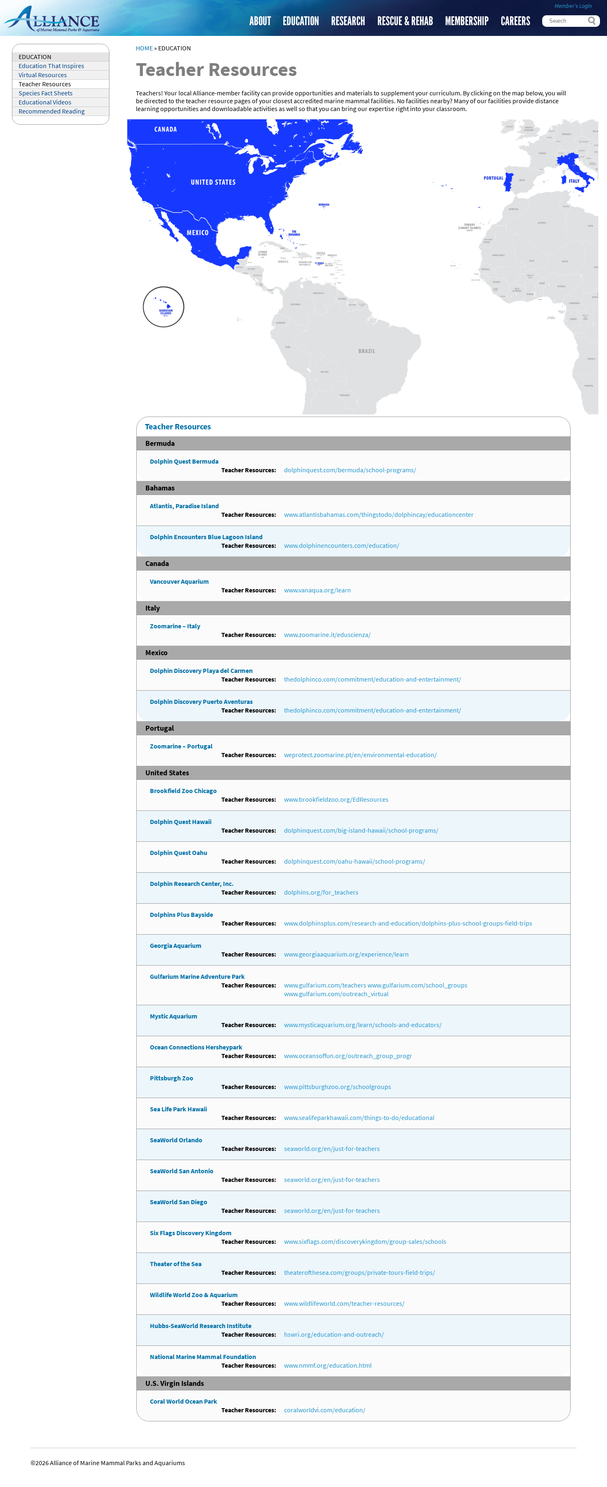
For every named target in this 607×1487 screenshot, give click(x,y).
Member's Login (573, 6)
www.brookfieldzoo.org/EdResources (336, 799)
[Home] (51, 31)
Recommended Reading (52, 111)
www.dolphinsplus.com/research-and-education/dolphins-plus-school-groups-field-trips (408, 923)
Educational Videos (45, 102)
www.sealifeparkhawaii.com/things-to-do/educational (359, 1117)
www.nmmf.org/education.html (328, 1365)
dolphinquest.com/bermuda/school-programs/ (350, 470)
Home (144, 48)
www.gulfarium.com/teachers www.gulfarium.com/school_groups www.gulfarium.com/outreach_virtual (375, 989)
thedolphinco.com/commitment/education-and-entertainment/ (372, 679)
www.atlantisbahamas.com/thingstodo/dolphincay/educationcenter (379, 514)
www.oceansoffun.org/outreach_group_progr (348, 1055)
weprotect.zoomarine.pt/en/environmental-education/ (360, 755)
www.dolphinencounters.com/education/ (341, 545)
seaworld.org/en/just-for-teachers (332, 1148)
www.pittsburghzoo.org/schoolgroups (337, 1086)
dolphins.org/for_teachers (321, 892)
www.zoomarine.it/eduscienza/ (327, 634)
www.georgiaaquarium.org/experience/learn (346, 954)
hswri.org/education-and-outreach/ (334, 1334)
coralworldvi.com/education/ (324, 1410)
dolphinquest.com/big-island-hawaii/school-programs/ (361, 830)
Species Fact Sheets (46, 93)
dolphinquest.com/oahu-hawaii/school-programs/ (354, 861)
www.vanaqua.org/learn (317, 590)
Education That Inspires (51, 66)
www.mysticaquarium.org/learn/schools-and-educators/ (363, 1025)
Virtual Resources (43, 75)
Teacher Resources (45, 84)
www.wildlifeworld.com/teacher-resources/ (344, 1303)
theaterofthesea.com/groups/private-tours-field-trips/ (359, 1272)
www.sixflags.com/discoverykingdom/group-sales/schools (365, 1241)
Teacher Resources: (248, 470)
